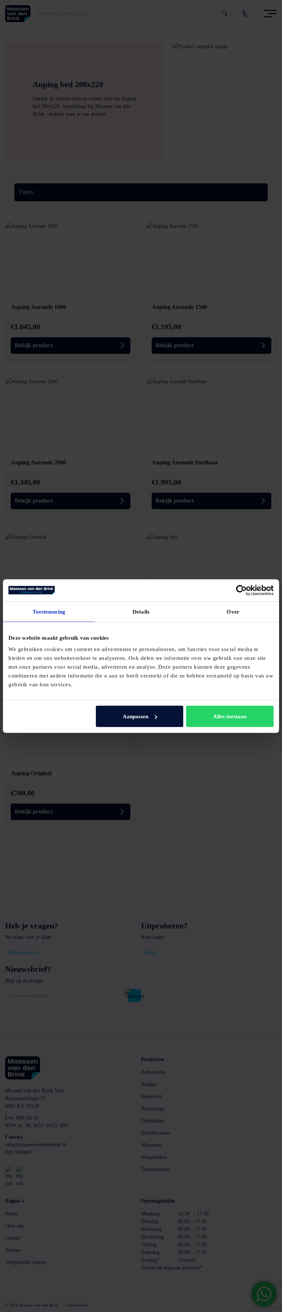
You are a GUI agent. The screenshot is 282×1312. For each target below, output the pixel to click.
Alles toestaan (229, 716)
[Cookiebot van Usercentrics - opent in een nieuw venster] (241, 590)
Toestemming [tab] (49, 611)
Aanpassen (135, 716)
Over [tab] (233, 611)
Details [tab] (141, 611)
